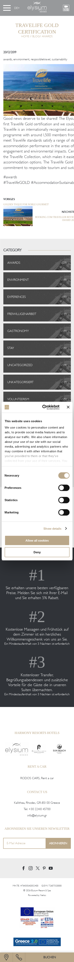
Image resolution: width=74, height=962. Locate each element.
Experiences (16, 296)
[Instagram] (31, 868)
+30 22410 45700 (40, 809)
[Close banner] (68, 407)
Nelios (43, 895)
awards (7, 59)
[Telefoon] (19, 957)
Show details (52, 528)
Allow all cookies (37, 540)
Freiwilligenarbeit (21, 314)
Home (25, 36)
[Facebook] (23, 868)
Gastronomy (18, 331)
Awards (47, 36)
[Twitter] (38, 868)
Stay (10, 348)
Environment (18, 279)
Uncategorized (20, 365)
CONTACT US (37, 792)
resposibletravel (40, 59)
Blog (35, 36)
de (16, 8)
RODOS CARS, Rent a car (37, 778)
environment (21, 59)
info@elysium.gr (37, 815)
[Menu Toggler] (7, 8)
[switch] (63, 488)
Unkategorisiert (20, 382)
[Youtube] (51, 868)
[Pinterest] (44, 868)
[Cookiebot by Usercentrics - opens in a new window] (44, 407)
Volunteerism (18, 399)
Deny (37, 552)
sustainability (59, 59)
